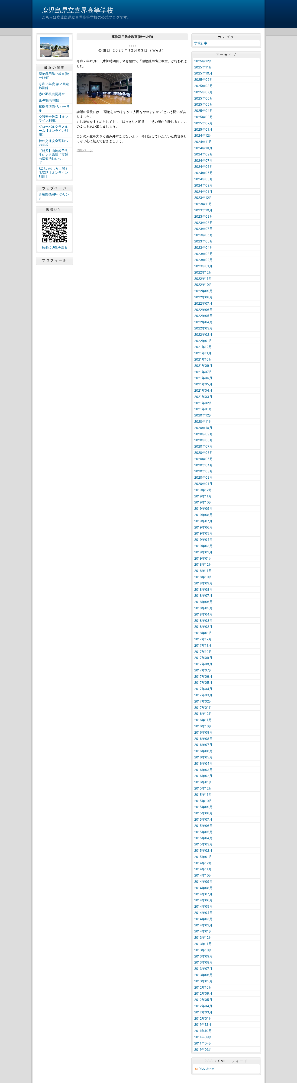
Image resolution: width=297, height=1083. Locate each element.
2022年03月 (203, 328)
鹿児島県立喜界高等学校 (77, 10)
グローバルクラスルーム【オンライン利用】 (53, 130)
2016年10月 (203, 726)
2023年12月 (203, 198)
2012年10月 (203, 987)
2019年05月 (203, 533)
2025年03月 (203, 117)
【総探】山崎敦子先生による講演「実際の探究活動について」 (53, 156)
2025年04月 (203, 111)
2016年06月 (203, 751)
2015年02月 (203, 850)
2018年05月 (203, 608)
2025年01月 (203, 129)
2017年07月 (203, 670)
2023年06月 (203, 235)
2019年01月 (203, 558)
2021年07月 (203, 372)
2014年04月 (203, 913)
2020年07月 (203, 446)
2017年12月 (203, 639)
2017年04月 (203, 689)
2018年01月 (203, 633)
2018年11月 (203, 571)
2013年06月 (203, 975)
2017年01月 (203, 707)
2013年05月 (203, 981)
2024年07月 (203, 160)
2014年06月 (203, 900)
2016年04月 (203, 763)
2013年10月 (203, 950)
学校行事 (200, 43)
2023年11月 (203, 204)
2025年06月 (203, 98)
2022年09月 (203, 291)
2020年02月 (203, 477)
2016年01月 (203, 782)
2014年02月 (203, 925)
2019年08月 (203, 515)
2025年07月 (203, 92)
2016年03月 (203, 770)
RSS (202, 1069)
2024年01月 (203, 191)
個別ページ (85, 150)
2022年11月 (203, 278)
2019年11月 (203, 496)
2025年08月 (203, 86)
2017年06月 (203, 676)
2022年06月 (203, 310)
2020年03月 (203, 471)
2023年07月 (203, 229)
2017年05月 (203, 682)
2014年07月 (203, 894)
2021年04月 (203, 390)
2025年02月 (203, 123)
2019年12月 (203, 490)
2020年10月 (203, 428)
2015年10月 (203, 801)
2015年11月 (203, 794)
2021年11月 (202, 353)
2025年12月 (203, 61)
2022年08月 (203, 297)
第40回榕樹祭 (49, 100)
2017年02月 (203, 701)
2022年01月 (203, 341)
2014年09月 (203, 881)
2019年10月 (203, 502)
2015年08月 (203, 813)
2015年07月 (203, 819)
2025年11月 (203, 67)
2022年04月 (203, 322)
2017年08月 (203, 664)
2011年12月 (202, 1024)
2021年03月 (203, 397)
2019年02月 (203, 552)
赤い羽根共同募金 (52, 94)
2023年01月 (203, 266)
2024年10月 (203, 148)
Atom (210, 1069)
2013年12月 (203, 937)
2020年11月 (203, 421)
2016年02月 (203, 776)
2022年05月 (203, 316)
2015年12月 (203, 788)
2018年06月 (203, 602)
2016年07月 (203, 745)
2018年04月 (203, 614)
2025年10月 (203, 73)
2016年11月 (203, 720)
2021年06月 (203, 378)
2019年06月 (203, 527)
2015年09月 (203, 807)
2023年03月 (203, 254)
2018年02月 (203, 627)
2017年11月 (202, 645)
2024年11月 (203, 142)
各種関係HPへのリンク (54, 196)
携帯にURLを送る (55, 247)
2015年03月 (203, 844)
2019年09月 (203, 508)
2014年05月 (203, 906)
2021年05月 (203, 384)
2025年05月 (203, 104)
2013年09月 (203, 956)
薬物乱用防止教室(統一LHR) (54, 76)
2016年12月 (203, 714)
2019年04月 (203, 540)
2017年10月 (203, 652)
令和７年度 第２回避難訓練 (54, 86)
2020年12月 (203, 415)
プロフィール (54, 260)
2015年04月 (203, 838)
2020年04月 (203, 465)
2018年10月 (203, 577)
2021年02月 (203, 403)
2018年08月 (203, 589)
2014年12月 (203, 863)
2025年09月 (203, 79)
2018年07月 (203, 595)
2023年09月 (203, 216)
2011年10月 (203, 1031)
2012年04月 (203, 1006)
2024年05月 (203, 173)
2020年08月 (203, 440)
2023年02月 (203, 260)
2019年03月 (203, 546)
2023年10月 (203, 210)
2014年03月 (203, 919)
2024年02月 (203, 185)
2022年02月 (203, 334)
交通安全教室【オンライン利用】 (53, 118)
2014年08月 (203, 888)
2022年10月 (203, 285)
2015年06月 (203, 826)
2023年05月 (203, 241)
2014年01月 (203, 931)
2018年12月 (203, 564)
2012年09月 (203, 993)
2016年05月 (203, 757)
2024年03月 (203, 179)
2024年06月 (203, 166)
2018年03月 (203, 620)
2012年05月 (203, 1000)
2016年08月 (203, 739)
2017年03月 (203, 695)
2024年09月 (203, 154)
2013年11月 (203, 944)
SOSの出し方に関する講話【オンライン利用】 (53, 172)
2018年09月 (203, 583)
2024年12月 (203, 135)
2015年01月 (203, 857)
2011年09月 (203, 1037)
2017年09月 (203, 658)
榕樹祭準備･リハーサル (54, 108)
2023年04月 (203, 247)
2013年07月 (203, 968)
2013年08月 (203, 962)
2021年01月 (203, 409)
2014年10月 (203, 875)
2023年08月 (203, 223)
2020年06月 (203, 452)
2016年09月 (203, 732)
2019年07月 (203, 521)
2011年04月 (203, 1043)
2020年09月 (203, 434)
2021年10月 (203, 359)
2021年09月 (203, 365)
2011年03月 (203, 1049)
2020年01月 (203, 484)
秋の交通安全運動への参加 (53, 143)
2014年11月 (203, 869)
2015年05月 (203, 832)
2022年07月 (203, 303)
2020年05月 (203, 459)
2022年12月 (203, 272)
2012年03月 (203, 1012)
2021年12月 (203, 347)
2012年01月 (203, 1018)
